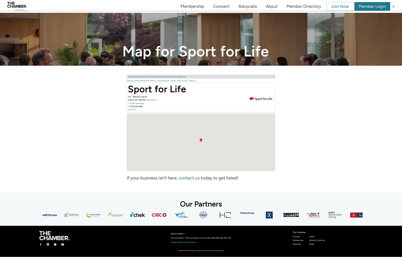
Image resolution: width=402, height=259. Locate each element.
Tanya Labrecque (137, 103)
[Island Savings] (237, 213)
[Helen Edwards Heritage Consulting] (193, 215)
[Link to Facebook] (40, 244)
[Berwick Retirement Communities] (61, 215)
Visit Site (132, 110)
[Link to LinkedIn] (48, 244)
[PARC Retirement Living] (325, 215)
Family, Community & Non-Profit (141, 80)
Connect (296, 236)
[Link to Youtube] (62, 244)
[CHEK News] (127, 215)
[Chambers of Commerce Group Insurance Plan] (105, 215)
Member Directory (317, 240)
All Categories (180, 77)
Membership (298, 240)
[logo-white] (54, 235)
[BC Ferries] (39, 215)
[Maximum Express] (303, 215)
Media (311, 244)
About (311, 236)
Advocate (297, 244)
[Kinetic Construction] (259, 215)
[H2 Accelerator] (215, 215)
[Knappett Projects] (281, 215)
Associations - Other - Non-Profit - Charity (176, 80)
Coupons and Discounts (162, 77)
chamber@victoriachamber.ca (184, 242)
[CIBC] (149, 215)
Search (131, 77)
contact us (189, 178)
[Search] (393, 6)
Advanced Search (143, 77)
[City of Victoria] (171, 215)
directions (152, 100)
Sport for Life (157, 89)
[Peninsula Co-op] (347, 215)
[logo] (17, 6)
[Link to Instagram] (55, 244)
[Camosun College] (83, 215)
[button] (201, 140)
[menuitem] (192, 6)
